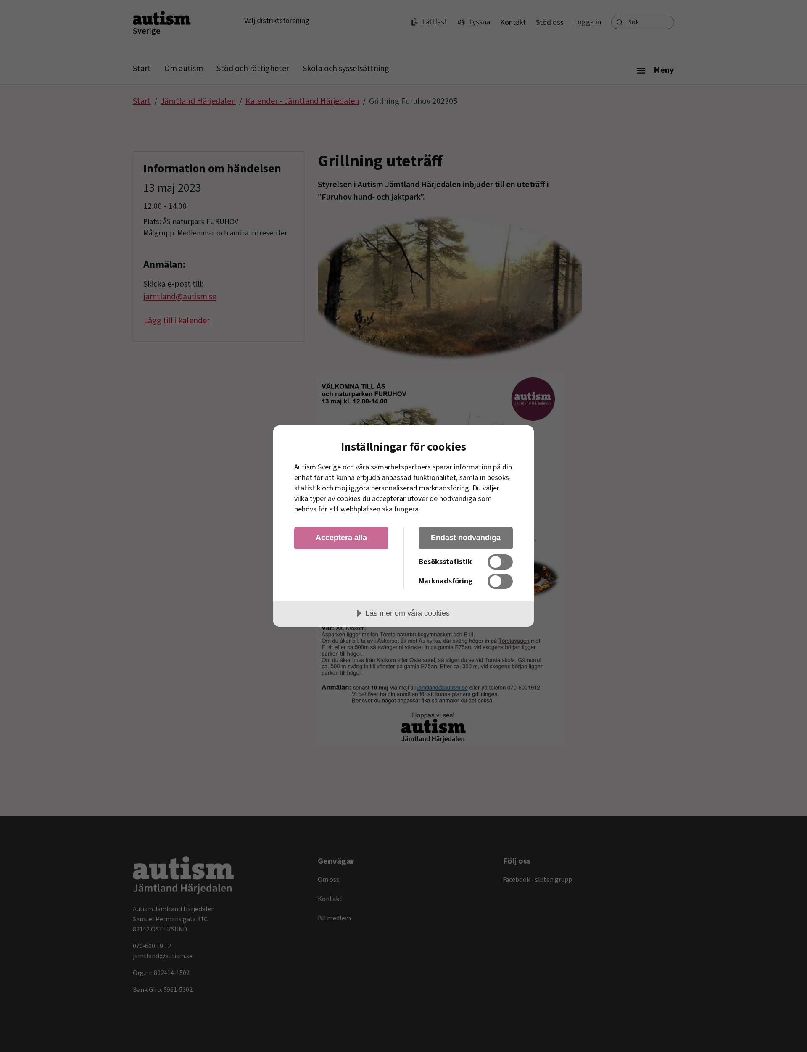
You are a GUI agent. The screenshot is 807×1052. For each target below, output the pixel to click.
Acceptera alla (341, 537)
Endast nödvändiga (466, 537)
